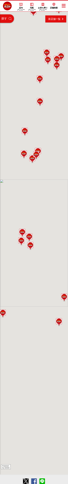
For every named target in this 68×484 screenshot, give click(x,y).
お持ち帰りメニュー (43, 9)
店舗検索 (54, 8)
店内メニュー (21, 9)
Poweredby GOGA (5, 467)
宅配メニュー (32, 9)
